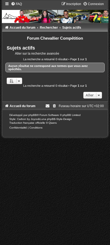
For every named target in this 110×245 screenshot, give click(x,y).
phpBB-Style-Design (59, 119)
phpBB (32, 115)
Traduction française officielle (27, 122)
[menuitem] (16, 4)
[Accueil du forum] (55, 12)
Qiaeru (53, 122)
